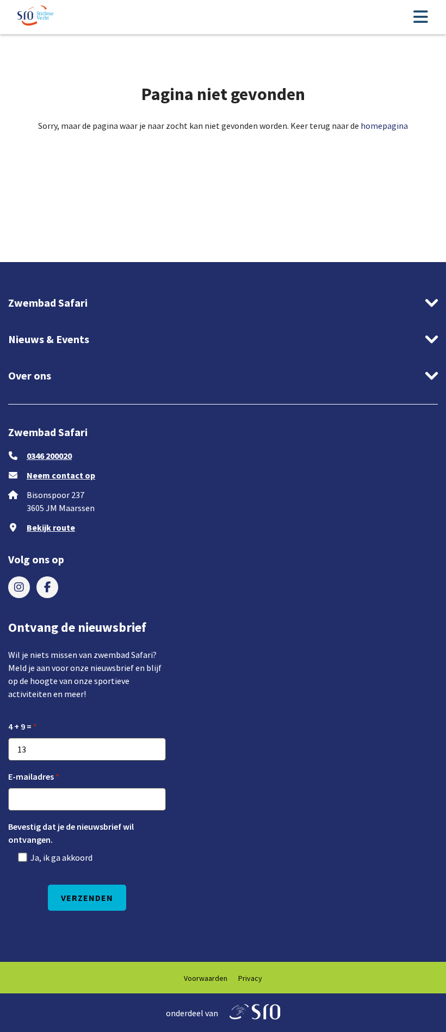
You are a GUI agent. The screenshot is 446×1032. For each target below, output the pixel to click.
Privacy (250, 978)
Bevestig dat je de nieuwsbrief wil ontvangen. (71, 833)
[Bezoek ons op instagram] (19, 587)
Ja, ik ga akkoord (61, 857)
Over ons (29, 375)
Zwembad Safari (48, 302)
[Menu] (420, 17)
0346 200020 (49, 455)
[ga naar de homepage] (36, 17)
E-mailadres (31, 776)
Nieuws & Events (48, 339)
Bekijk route (51, 527)
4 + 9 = (20, 726)
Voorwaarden (205, 978)
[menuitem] (19, 587)
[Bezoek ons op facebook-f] (47, 587)
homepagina (384, 125)
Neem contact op (61, 475)
